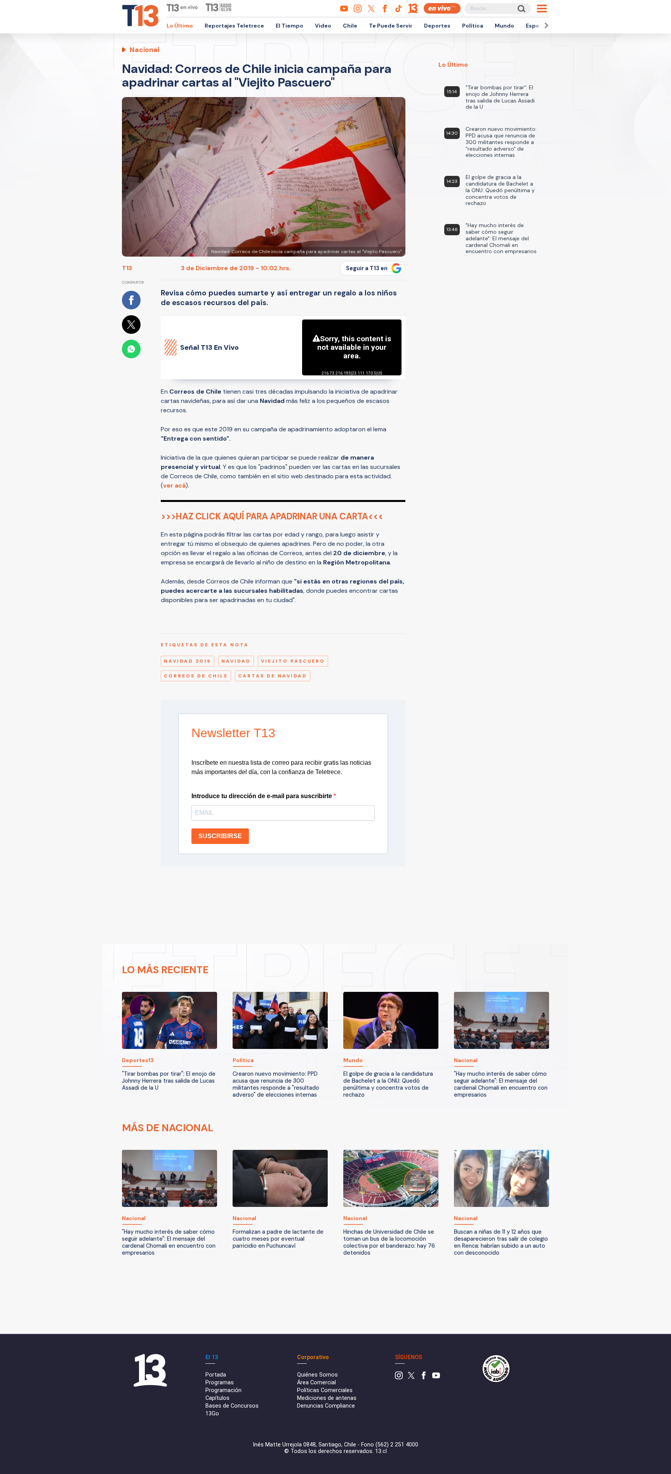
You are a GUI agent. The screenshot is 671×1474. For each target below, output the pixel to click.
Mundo (504, 25)
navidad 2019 (187, 661)
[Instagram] (399, 1377)
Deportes (437, 25)
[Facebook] (424, 1377)
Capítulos (217, 1398)
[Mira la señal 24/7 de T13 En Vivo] (442, 8)
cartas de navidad (272, 676)
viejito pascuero (293, 661)
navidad (236, 661)
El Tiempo (289, 25)
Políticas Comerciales (325, 1390)
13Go (212, 1413)
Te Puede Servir (390, 25)
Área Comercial (316, 1382)
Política (472, 25)
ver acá (174, 485)
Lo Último (180, 25)
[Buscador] (521, 8)
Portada (215, 1375)
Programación (223, 1390)
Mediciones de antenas (326, 1398)
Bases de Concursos (232, 1406)
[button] (545, 25)
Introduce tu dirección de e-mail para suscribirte (262, 796)
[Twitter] (411, 1377)
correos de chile (196, 676)
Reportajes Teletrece (234, 25)
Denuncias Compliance (326, 1406)
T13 (127, 268)
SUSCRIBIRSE (220, 836)
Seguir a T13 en (367, 268)
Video (323, 25)
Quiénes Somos (317, 1375)
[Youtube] (436, 1377)
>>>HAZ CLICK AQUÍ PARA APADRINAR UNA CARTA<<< (272, 516)
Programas (219, 1382)
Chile (350, 25)
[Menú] (542, 8)
